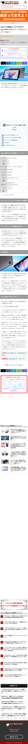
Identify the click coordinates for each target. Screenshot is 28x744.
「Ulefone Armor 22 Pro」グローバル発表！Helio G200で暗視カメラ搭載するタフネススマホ (13, 691)
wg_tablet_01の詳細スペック (12, 135)
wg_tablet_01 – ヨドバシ (17, 359)
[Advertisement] (14, 105)
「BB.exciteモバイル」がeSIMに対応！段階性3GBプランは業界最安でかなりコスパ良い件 (13, 714)
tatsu (7, 40)
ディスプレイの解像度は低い (11, 140)
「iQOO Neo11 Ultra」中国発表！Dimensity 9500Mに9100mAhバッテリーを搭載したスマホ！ (13, 708)
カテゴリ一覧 (14, 731)
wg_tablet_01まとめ (9, 145)
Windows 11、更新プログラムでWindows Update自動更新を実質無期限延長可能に (12, 697)
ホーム (2, 23)
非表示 (14, 129)
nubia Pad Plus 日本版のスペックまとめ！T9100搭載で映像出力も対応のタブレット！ (13, 702)
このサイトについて (14, 729)
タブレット (7, 23)
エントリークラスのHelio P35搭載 (13, 137)
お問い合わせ (14, 737)
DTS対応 (7, 142)
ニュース (3, 38)
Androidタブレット (14, 23)
